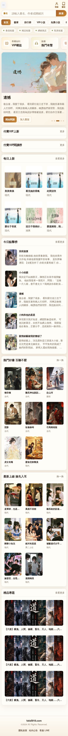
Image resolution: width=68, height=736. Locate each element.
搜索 (61, 13)
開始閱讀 (10, 119)
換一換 (60, 360)
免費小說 (55, 22)
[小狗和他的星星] (34, 72)
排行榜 (27, 22)
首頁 (6, 22)
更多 (62, 131)
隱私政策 (22, 730)
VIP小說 (41, 22)
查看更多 (60, 158)
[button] (52, 120)
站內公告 (33, 730)
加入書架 (24, 119)
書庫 (16, 22)
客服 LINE (45, 730)
